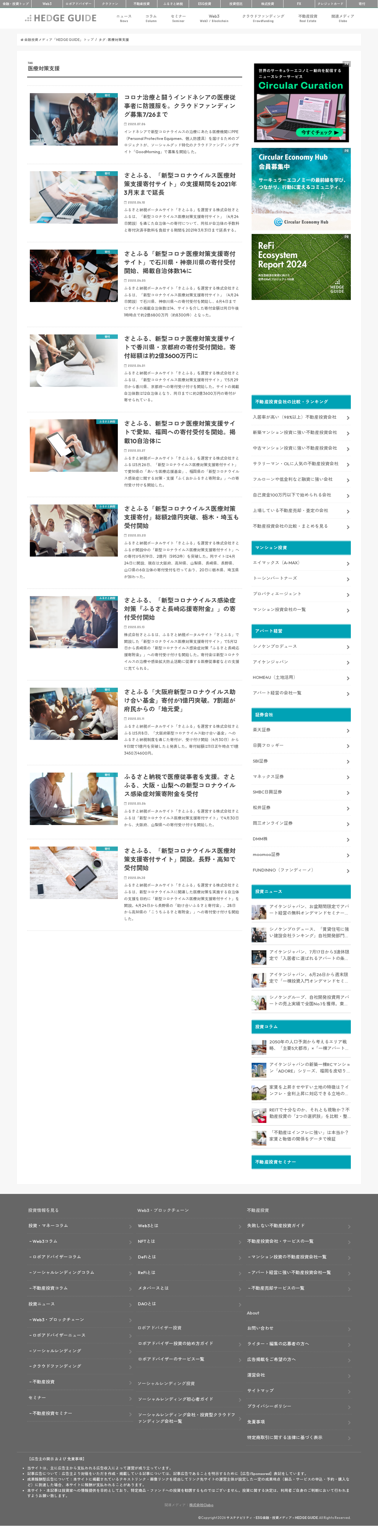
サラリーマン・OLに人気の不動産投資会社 (295, 463)
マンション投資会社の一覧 (279, 609)
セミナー (178, 18)
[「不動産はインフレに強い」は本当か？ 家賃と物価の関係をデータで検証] (259, 1138)
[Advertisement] (134, 1006)
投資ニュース (41, 1304)
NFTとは (146, 1241)
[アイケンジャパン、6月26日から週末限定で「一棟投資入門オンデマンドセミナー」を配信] (259, 980)
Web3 (214, 18)
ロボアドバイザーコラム (56, 1257)
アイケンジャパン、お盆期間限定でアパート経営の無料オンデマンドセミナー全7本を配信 (309, 910)
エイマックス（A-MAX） (277, 562)
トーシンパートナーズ (275, 578)
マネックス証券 (268, 776)
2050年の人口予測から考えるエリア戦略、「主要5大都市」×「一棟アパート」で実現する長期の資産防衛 (309, 1045)
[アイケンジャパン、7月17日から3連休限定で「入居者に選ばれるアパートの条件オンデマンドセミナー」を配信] (259, 957)
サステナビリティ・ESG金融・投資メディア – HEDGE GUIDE (272, 1518)
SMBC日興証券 (267, 792)
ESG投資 (204, 4)
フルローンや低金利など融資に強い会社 (293, 479)
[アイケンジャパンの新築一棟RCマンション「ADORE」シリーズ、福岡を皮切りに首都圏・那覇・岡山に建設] (259, 1070)
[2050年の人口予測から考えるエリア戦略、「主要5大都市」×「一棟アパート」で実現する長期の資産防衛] (259, 1047)
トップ (16, 4)
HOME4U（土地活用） (275, 677)
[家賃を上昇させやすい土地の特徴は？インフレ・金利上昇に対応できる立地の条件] (259, 1092)
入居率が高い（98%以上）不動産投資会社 (294, 417)
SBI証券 (260, 761)
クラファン (110, 4)
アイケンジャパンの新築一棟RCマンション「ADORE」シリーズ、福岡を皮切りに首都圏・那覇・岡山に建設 (310, 1068)
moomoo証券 (266, 854)
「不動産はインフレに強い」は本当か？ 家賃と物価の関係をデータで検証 (309, 1136)
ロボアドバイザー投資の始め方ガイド (175, 1343)
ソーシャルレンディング (56, 1351)
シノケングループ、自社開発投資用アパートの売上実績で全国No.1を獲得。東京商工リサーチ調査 (309, 1000)
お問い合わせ (260, 1328)
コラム (151, 18)
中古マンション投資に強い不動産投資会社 (295, 448)
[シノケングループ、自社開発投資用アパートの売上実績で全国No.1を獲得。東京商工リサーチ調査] (259, 1003)
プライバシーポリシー (269, 1406)
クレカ (330, 4)
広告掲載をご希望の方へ (271, 1359)
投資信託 (235, 4)
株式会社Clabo (201, 1505)
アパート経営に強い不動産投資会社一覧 (291, 1272)
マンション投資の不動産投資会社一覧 (289, 1257)
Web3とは (148, 1225)
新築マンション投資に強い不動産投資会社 (295, 432)
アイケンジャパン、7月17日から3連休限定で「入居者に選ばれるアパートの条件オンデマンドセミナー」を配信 (309, 955)
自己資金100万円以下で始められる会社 (292, 495)
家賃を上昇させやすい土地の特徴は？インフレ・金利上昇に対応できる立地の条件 (309, 1090)
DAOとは (147, 1303)
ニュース (124, 18)
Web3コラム (45, 1241)
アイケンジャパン (270, 662)
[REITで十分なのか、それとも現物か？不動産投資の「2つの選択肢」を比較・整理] (259, 1115)
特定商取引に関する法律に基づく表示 (284, 1437)
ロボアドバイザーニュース (59, 1335)
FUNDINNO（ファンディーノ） (284, 870)
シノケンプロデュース (275, 646)
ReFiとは (147, 1272)
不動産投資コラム (50, 1288)
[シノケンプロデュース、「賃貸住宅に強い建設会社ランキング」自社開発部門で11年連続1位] (259, 935)
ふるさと (173, 4)
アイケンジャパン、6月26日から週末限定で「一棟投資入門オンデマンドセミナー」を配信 (309, 978)
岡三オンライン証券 (273, 823)
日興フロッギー (268, 745)
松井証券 (262, 807)
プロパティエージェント (277, 594)
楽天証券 (262, 730)
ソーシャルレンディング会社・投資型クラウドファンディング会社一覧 (186, 1418)
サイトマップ (260, 1390)
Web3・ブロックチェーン (58, 1319)
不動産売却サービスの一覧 (277, 1288)
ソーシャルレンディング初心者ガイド (175, 1399)
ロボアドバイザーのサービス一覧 (171, 1359)
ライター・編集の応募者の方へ (278, 1344)
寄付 (362, 4)
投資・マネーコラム (48, 1225)
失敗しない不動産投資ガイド (276, 1225)
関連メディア (342, 18)
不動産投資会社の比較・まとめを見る (290, 526)
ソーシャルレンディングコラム (63, 1272)
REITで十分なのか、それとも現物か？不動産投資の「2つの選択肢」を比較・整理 (309, 1113)
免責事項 (256, 1422)
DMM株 (260, 839)
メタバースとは (153, 1288)
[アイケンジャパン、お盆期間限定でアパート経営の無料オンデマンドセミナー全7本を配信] (259, 912)
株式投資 (267, 4)
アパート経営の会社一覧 (277, 693)
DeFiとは (147, 1257)
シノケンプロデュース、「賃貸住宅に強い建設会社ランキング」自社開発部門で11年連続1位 (309, 932)
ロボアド (79, 4)
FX (299, 4)
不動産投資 (141, 4)
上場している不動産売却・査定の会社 (290, 510)
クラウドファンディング (263, 18)
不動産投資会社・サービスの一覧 (280, 1241)
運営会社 (256, 1375)
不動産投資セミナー (52, 1413)
